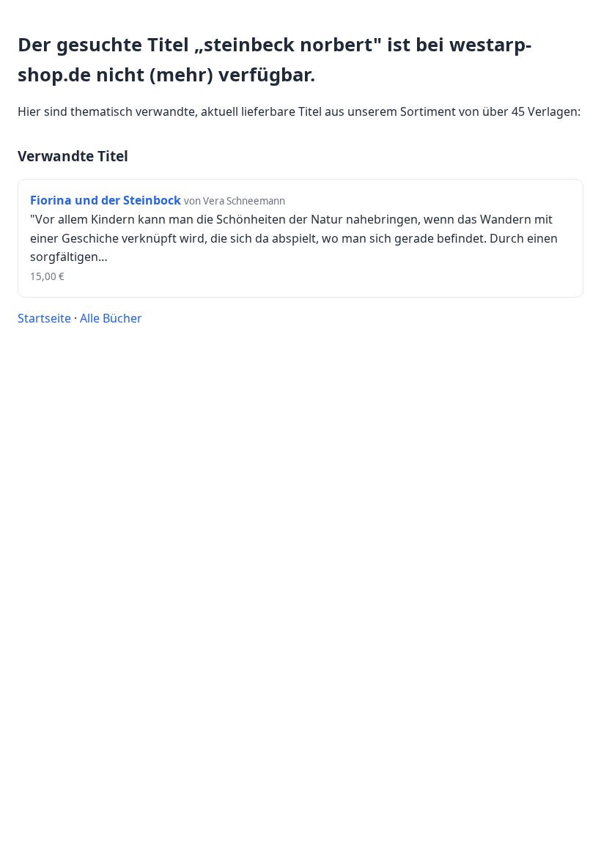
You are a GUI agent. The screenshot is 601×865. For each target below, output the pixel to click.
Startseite (44, 318)
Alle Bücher (111, 318)
